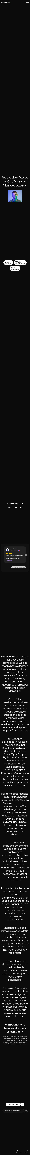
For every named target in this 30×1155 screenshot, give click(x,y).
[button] (4, 555)
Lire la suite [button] (9, 560)
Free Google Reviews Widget (19, 567)
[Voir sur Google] (7, 549)
